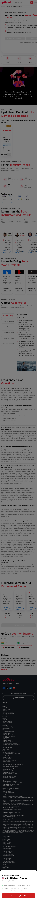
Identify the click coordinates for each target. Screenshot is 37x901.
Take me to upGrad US (18, 896)
